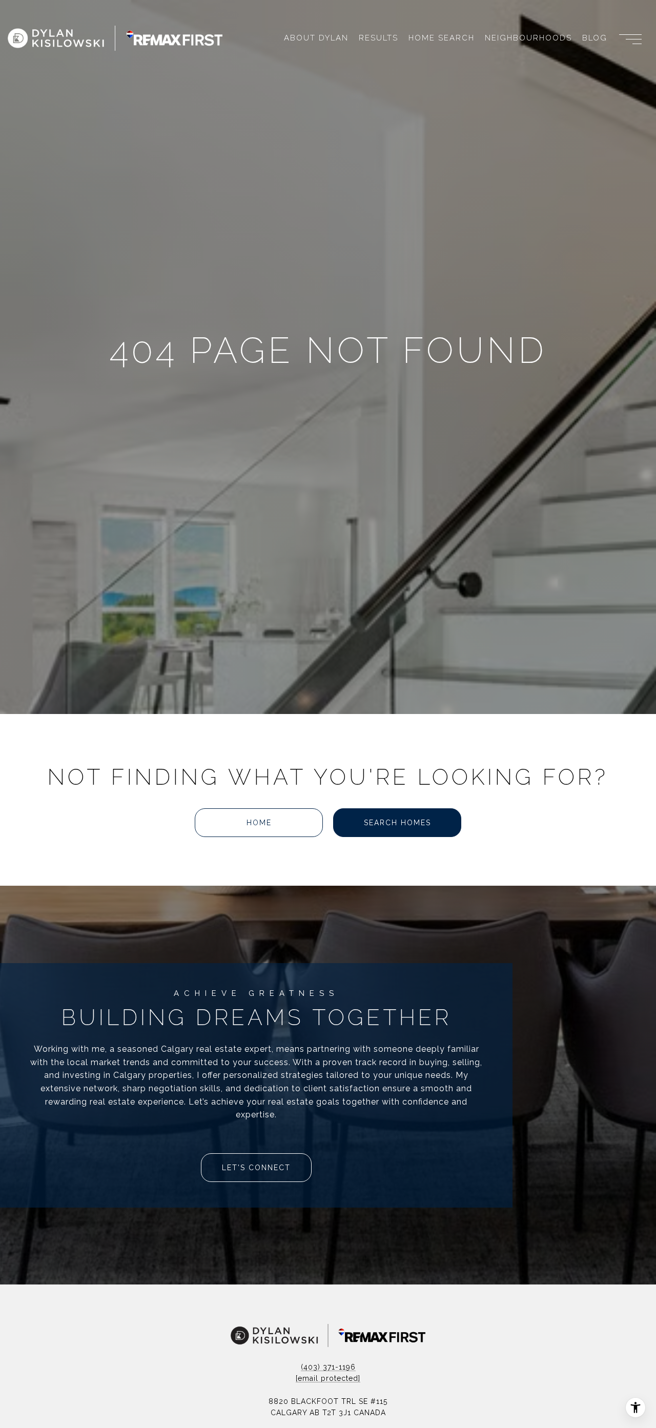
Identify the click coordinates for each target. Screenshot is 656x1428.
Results (378, 38)
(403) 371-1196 (328, 1367)
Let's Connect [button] (256, 1168)
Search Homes (397, 823)
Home (259, 823)
